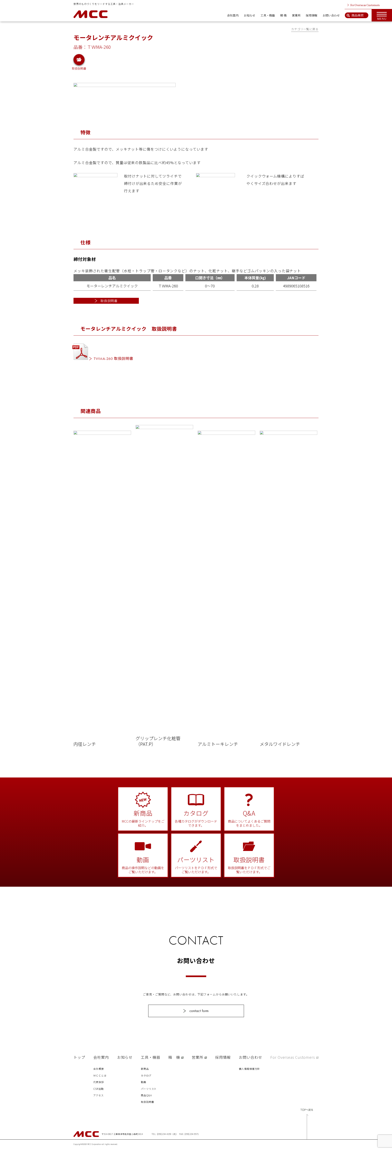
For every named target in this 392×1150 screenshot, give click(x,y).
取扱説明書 (79, 68)
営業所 (296, 15)
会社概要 (98, 1068)
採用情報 (311, 15)
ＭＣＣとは (100, 1075)
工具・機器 (268, 15)
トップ (79, 1057)
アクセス (98, 1095)
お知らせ (249, 15)
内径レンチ (85, 744)
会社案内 (232, 15)
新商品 (145, 1068)
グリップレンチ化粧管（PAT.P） (158, 741)
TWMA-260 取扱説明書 (113, 358)
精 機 (283, 15)
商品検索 (357, 15)
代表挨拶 (98, 1082)
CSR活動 (98, 1088)
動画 (143, 1082)
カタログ (146, 1075)
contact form (199, 1010)
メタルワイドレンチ (280, 744)
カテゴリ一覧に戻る (304, 29)
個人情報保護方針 (249, 1068)
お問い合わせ (331, 15)
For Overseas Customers (365, 5)
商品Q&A (146, 1095)
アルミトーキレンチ (218, 744)
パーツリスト (149, 1088)
